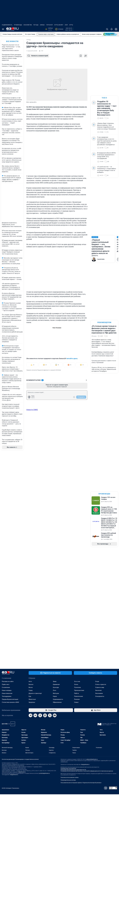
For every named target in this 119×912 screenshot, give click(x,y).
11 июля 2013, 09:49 (31, 51)
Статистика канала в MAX (10, 702)
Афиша (42, 25)
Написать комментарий (39, 56)
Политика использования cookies (69, 777)
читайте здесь (71, 358)
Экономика (99, 693)
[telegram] (30, 715)
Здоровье (32, 702)
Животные (32, 699)
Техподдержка (6, 696)
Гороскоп (49, 25)
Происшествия (79, 690)
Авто (30, 681)
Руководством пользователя (68, 768)
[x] (50, 715)
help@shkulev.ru (14, 774)
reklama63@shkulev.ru (92, 759)
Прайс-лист (5, 684)
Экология (98, 690)
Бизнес (31, 684)
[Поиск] (107, 29)
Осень (76, 684)
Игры (71, 25)
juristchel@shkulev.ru (44, 773)
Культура (56, 687)
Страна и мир (99, 687)
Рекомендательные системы (68, 780)
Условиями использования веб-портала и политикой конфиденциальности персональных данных (87, 771)
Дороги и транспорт (35, 693)
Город (30, 690)
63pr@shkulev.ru (85, 764)
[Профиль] (116, 29)
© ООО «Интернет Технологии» (10, 788)
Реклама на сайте (7, 681)
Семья (76, 702)
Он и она (77, 681)
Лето (54, 690)
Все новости (12, 41)
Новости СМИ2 (32, 410)
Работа (76, 693)
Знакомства (28, 25)
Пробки (59, 29)
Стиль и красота (100, 684)
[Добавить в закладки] (81, 56)
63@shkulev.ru (22, 772)
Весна (31, 687)
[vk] (35, 715)
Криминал (56, 684)
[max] (45, 715)
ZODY (66, 25)
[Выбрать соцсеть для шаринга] (85, 56)
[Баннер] (110, 34)
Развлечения (78, 696)
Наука (55, 696)
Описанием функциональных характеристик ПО (73, 769)
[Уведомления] (111, 29)
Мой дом (56, 693)
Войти (33, 397)
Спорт (97, 681)
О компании (6, 687)
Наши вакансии (7, 693)
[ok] (40, 715)
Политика (77, 687)
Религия (77, 699)
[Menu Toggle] (3, 29)
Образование (57, 702)
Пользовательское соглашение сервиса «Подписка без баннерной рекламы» (81, 782)
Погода (35, 25)
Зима (54, 681)
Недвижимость (7, 25)
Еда (30, 696)
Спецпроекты (99, 696)
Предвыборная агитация (10, 699)
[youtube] (55, 715)
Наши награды (7, 690)
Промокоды (18, 25)
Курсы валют (58, 25)
